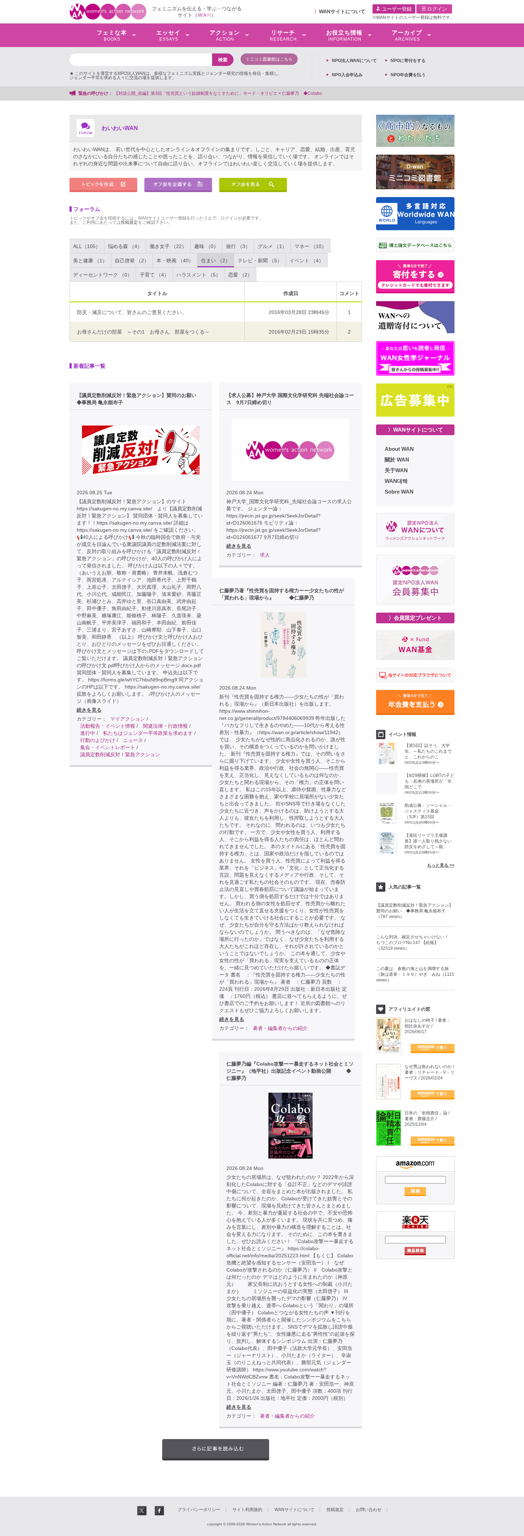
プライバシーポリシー (199, 1509)
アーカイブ (407, 36)
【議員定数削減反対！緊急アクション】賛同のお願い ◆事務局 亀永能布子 (139, 398)
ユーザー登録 (396, 9)
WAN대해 (396, 481)
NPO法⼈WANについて (354, 60)
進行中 (87, 733)
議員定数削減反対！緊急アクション (120, 754)
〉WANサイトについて (415, 430)
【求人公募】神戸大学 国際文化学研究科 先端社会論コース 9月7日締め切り (290, 398)
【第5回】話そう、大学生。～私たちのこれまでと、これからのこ (428, 751)
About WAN (399, 449)
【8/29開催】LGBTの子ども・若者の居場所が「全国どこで (429, 781)
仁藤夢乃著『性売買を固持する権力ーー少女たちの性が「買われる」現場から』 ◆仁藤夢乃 (281, 594)
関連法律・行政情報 (165, 726)
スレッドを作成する (103, 185)
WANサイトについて (342, 11)
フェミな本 (112, 36)
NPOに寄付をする (408, 60)
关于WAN (396, 470)
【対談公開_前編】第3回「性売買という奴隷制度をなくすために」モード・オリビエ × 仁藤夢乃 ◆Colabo (218, 93)
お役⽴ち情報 (344, 36)
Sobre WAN (399, 492)
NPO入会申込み (347, 74)
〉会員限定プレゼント (415, 618)
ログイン (436, 9)
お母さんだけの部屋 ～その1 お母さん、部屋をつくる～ (143, 331)
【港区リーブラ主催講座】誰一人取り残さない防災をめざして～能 (428, 841)
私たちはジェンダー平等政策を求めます (148, 733)
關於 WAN (397, 460)
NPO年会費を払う (408, 74)
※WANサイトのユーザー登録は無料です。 (413, 17)
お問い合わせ (368, 1509)
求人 (265, 555)
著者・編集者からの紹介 (280, 1028)
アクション (225, 36)
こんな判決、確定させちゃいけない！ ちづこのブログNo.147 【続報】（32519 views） (414, 942)
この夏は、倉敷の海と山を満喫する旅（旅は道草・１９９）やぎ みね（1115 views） (415, 974)
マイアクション (127, 719)
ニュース (133, 740)
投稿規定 (129, 222)
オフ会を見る (253, 185)
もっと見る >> (440, 865)
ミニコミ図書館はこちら (269, 59)
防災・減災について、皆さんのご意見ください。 (132, 312)
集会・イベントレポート (107, 747)
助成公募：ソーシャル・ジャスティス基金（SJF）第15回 (428, 811)
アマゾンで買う (432, 1048)
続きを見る (89, 710)
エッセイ (168, 36)
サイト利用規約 (247, 1509)
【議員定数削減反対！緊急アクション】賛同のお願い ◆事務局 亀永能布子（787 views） (414, 911)
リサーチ (283, 36)
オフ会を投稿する (178, 185)
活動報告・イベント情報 (107, 726)
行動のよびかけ (97, 740)
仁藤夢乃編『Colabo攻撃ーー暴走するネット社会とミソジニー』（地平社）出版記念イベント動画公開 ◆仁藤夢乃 (290, 1071)
